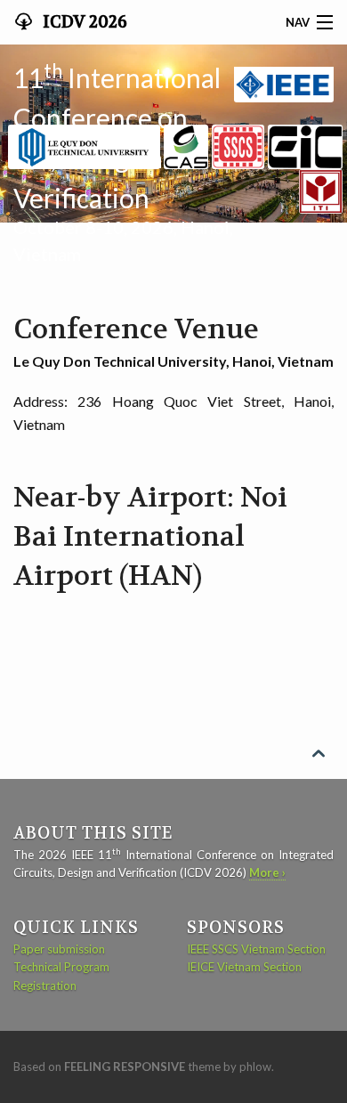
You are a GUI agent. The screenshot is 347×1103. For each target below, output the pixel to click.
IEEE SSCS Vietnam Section (256, 949)
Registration (45, 985)
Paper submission (59, 949)
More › (267, 872)
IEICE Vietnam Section (244, 967)
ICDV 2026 (83, 22)
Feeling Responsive (124, 1066)
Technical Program (61, 967)
